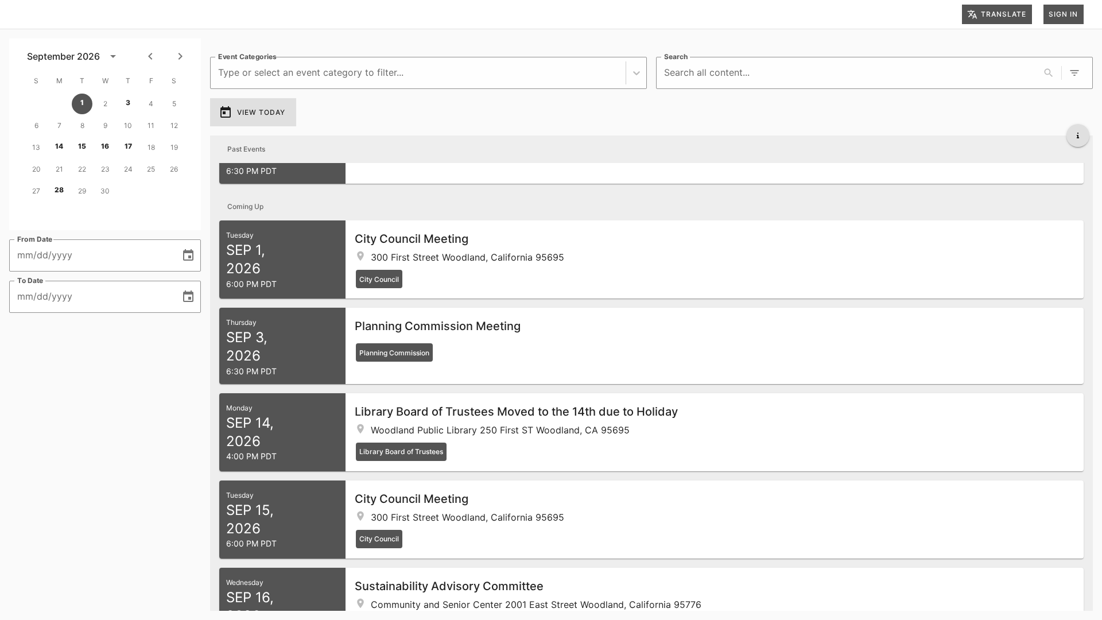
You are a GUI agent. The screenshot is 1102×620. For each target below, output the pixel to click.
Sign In (1063, 14)
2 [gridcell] (105, 103)
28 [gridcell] (59, 189)
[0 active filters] (1074, 73)
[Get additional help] (1077, 135)
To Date (30, 280)
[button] (651, 259)
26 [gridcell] (174, 169)
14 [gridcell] (59, 146)
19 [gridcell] (174, 147)
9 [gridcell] (105, 125)
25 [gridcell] (151, 169)
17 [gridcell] (128, 146)
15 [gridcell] (82, 146)
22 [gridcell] (82, 169)
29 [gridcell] (82, 191)
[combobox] (219, 72)
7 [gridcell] (59, 125)
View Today (261, 112)
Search (676, 56)
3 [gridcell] (128, 102)
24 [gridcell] (128, 169)
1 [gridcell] (82, 102)
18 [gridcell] (151, 147)
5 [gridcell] (174, 103)
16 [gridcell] (105, 146)
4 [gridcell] (151, 103)
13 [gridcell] (36, 147)
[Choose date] (188, 255)
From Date (35, 239)
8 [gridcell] (82, 125)
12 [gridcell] (174, 125)
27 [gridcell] (36, 191)
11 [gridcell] (151, 125)
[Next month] (180, 56)
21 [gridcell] (59, 169)
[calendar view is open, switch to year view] (113, 56)
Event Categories (247, 56)
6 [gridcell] (36, 125)
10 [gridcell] (128, 125)
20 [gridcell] (36, 169)
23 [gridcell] (105, 169)
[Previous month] (150, 56)
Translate (1003, 14)
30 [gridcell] (105, 191)
